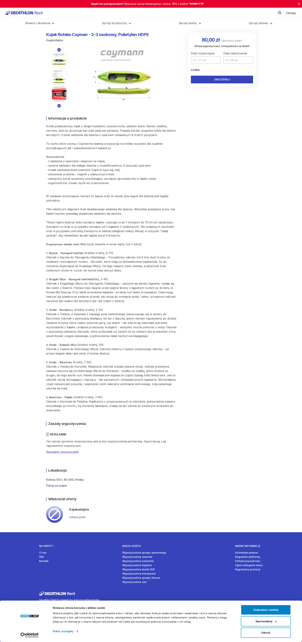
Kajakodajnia (54, 40)
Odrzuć (265, 632)
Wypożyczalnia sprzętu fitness (141, 577)
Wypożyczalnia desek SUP (138, 569)
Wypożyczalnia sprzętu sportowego (144, 552)
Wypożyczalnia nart (134, 581)
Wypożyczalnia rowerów (137, 556)
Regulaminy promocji (247, 569)
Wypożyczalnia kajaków (137, 565)
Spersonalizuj (264, 621)
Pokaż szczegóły (63, 631)
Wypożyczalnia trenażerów (139, 573)
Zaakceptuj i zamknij (265, 609)
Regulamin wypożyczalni (62, 452)
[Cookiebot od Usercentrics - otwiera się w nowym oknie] (29, 635)
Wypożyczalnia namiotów (138, 560)
